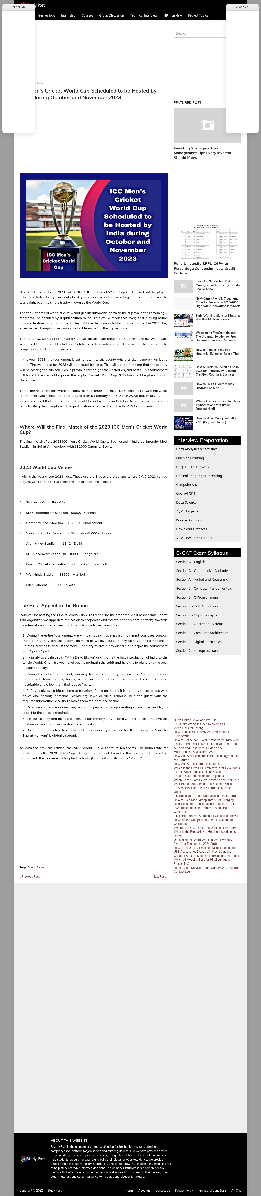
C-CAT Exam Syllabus (202, 553)
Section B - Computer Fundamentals (204, 588)
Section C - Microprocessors (197, 650)
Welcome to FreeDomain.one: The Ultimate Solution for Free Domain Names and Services (216, 336)
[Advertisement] (94, 53)
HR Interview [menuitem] (173, 15)
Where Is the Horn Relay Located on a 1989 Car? (206, 780)
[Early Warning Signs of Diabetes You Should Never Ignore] (183, 320)
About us (144, 1190)
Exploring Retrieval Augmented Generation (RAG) (206, 816)
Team (206, 868)
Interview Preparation (202, 440)
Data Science (186, 502)
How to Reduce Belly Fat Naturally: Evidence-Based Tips (217, 351)
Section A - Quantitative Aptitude (202, 570)
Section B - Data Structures (197, 606)
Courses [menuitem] (87, 15)
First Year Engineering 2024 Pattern (197, 844)
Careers (216, 868)
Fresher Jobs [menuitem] (46, 15)
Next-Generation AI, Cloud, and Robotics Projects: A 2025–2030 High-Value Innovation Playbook (218, 302)
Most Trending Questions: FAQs (194, 752)
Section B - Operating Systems (199, 624)
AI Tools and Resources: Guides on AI (198, 748)
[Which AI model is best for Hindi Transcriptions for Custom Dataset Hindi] (183, 405)
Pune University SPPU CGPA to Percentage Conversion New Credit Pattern (204, 268)
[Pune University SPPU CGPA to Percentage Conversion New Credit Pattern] (207, 241)
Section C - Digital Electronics (198, 642)
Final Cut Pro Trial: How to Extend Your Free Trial (205, 744)
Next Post (159, 876)
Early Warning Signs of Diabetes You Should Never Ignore (218, 317)
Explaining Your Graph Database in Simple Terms (205, 796)
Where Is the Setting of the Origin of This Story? (205, 828)
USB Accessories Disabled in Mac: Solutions (202, 851)
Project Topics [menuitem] (198, 15)
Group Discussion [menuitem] (111, 15)
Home (178, 868)
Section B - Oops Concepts (196, 615)
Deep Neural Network (192, 467)
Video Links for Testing (188, 728)
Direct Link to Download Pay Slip (195, 720)
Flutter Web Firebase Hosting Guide (197, 772)
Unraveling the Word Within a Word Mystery (203, 840)
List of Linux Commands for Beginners (199, 776)
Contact (179, 871)
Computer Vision (188, 484)
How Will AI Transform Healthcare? (197, 764)
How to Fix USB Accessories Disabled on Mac (215, 386)
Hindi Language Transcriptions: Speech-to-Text (204, 804)
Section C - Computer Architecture (202, 633)
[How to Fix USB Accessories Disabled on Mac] (183, 388)
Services (196, 868)
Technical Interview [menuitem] (143, 15)
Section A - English (190, 561)
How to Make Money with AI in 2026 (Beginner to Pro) (216, 420)
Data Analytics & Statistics (196, 449)
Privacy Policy (184, 1190)
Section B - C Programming (197, 597)
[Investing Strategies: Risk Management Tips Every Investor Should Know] (207, 125)
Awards (234, 868)
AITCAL (236, 1190)
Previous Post (31, 876)
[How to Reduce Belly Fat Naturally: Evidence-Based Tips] (183, 354)
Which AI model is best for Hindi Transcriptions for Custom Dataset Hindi (218, 404)
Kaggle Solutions (189, 520)
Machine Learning (190, 458)
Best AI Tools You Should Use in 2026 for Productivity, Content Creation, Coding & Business (217, 370)
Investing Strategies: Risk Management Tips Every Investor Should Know (202, 153)
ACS (225, 868)
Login (188, 871)
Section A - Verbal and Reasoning (202, 579)
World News (36, 83)
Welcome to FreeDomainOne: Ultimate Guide (203, 784)
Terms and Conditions (212, 1190)
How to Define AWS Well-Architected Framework (206, 740)
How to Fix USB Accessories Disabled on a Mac (205, 848)
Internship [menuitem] (68, 15)
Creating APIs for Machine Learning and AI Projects (207, 856)
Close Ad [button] (19, 7)
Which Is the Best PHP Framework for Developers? (207, 768)
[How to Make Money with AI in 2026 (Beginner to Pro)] (183, 423)
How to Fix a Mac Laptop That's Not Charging (204, 800)
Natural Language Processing (199, 476)
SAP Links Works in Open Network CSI (199, 724)
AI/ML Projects (187, 511)
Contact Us (162, 1190)
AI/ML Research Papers (194, 538)
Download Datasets (191, 529)
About (186, 868)
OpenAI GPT (186, 493)
